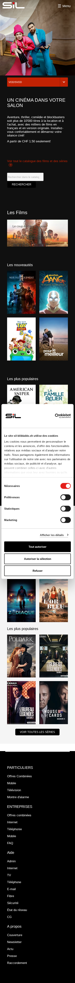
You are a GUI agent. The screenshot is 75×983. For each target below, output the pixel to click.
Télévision (14, 790)
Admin (11, 861)
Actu (10, 949)
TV (9, 875)
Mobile (11, 783)
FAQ (10, 843)
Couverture (14, 935)
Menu (66, 6)
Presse (12, 956)
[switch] (65, 497)
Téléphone (14, 882)
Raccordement (17, 963)
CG (9, 917)
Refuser (38, 570)
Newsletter (14, 942)
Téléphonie (14, 829)
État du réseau (17, 910)
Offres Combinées (19, 776)
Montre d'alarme (18, 797)
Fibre (10, 896)
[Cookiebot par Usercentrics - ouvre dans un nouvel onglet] (55, 416)
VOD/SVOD (15, 82)
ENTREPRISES (19, 807)
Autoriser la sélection (37, 558)
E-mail (11, 889)
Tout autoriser (37, 546)
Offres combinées (19, 815)
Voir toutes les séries (37, 731)
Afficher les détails (52, 534)
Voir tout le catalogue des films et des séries (37, 161)
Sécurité (12, 903)
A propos (14, 926)
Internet (12, 822)
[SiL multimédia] (18, 5)
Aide (10, 853)
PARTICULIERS (20, 768)
